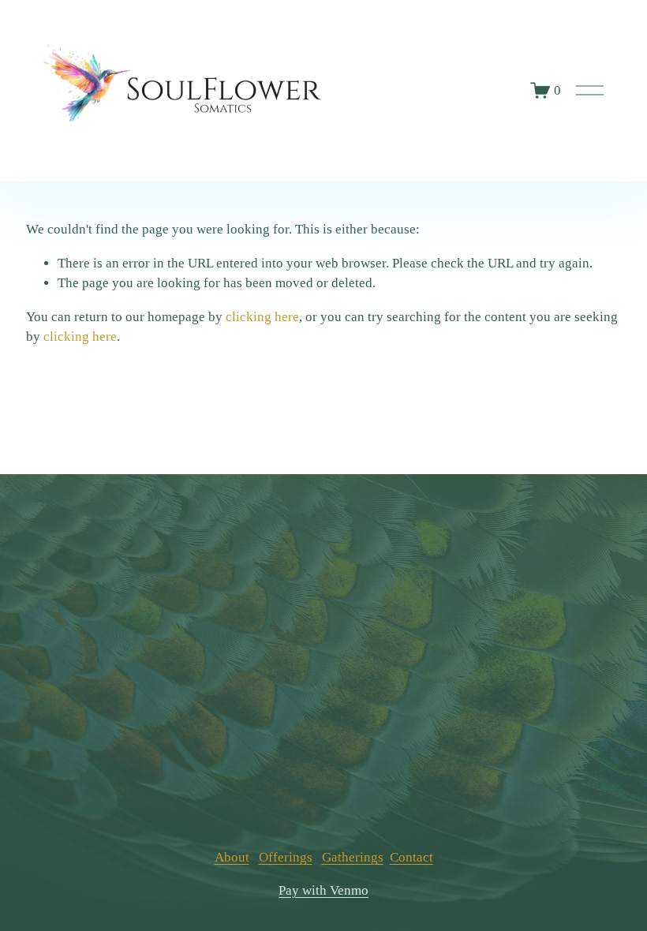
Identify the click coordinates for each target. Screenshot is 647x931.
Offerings (285, 857)
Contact (411, 857)
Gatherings (352, 857)
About (232, 857)
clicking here (262, 316)
